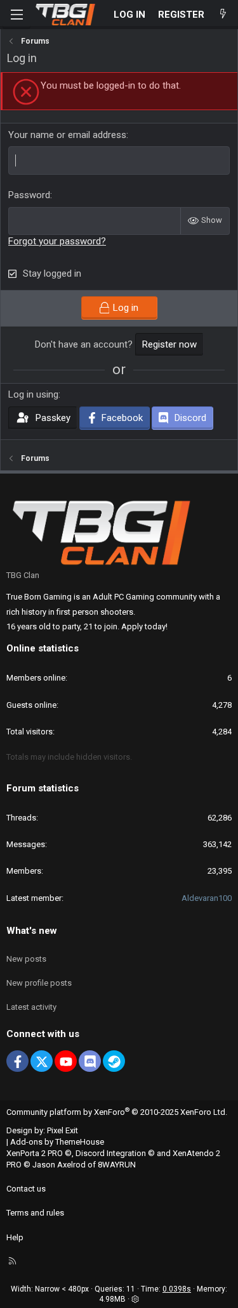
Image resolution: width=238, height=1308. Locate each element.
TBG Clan (22, 575)
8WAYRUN (117, 1164)
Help (14, 1237)
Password (29, 195)
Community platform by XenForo (116, 1112)
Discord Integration (111, 1153)
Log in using (33, 394)
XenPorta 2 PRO (34, 1153)
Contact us (26, 1188)
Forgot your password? (57, 241)
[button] (135, 1299)
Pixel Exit (62, 1130)
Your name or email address (67, 135)
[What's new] (223, 15)
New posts (26, 959)
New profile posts (39, 983)
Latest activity (31, 1007)
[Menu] (16, 14)
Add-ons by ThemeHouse (57, 1142)
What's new (31, 930)
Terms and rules (35, 1212)
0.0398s (176, 1289)
